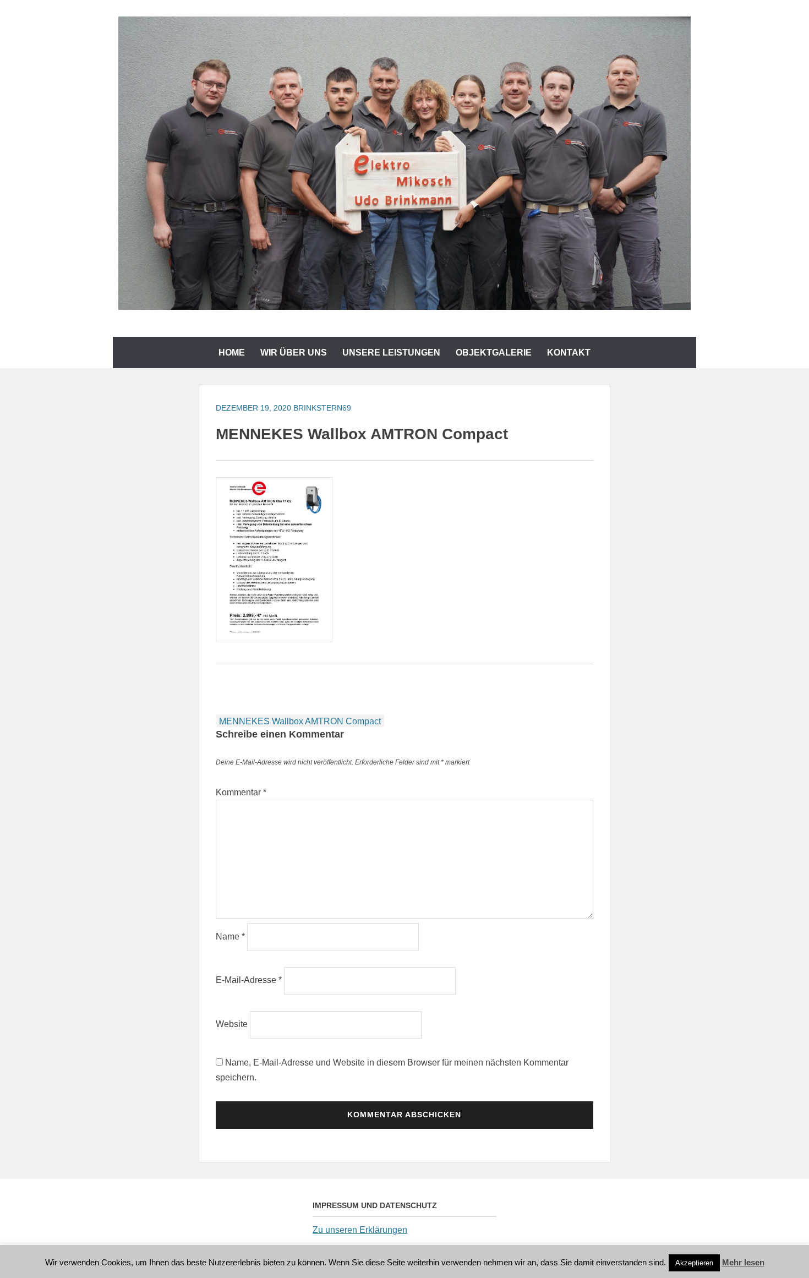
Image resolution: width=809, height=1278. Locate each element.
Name (230, 936)
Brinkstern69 (322, 407)
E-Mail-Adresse (249, 980)
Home (231, 352)
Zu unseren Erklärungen (360, 1230)
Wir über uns (293, 352)
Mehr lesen (743, 1262)
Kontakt (569, 352)
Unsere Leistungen (391, 352)
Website (232, 1024)
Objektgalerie (494, 352)
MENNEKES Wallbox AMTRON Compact (300, 721)
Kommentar (241, 792)
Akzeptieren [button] (694, 1263)
